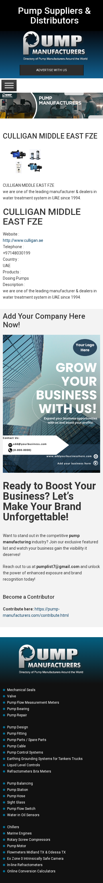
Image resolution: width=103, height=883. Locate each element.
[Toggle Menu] (9, 85)
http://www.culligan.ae (23, 240)
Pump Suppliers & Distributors (54, 15)
